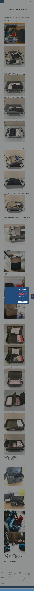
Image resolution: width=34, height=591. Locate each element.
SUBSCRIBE (23, 301)
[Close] (28, 288)
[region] (17, 590)
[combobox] (23, 299)
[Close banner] (33, 590)
